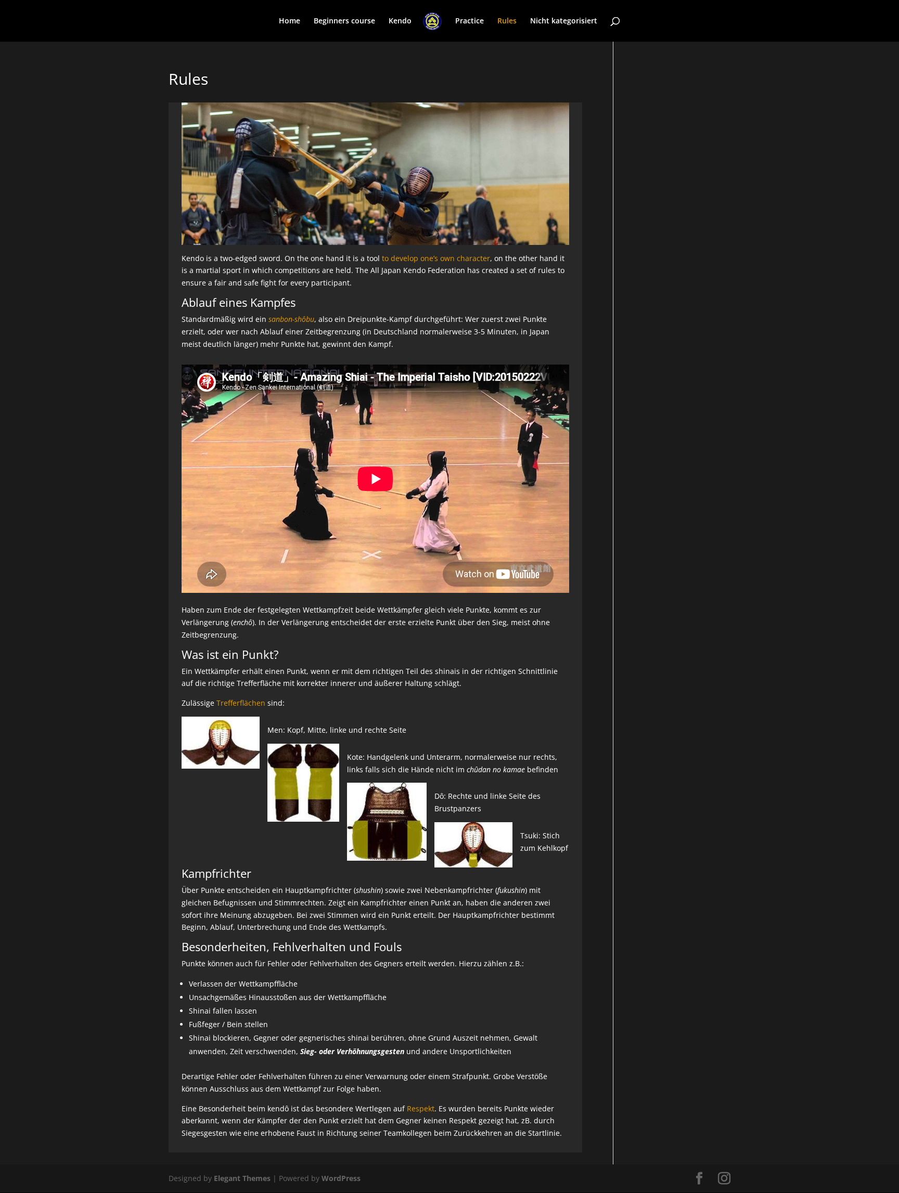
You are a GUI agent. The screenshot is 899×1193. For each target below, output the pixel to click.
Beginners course (344, 21)
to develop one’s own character (436, 258)
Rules (507, 21)
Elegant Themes (242, 1178)
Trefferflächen (240, 703)
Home (289, 21)
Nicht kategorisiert (563, 21)
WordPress (341, 1178)
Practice (469, 21)
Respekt (420, 1108)
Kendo (400, 21)
